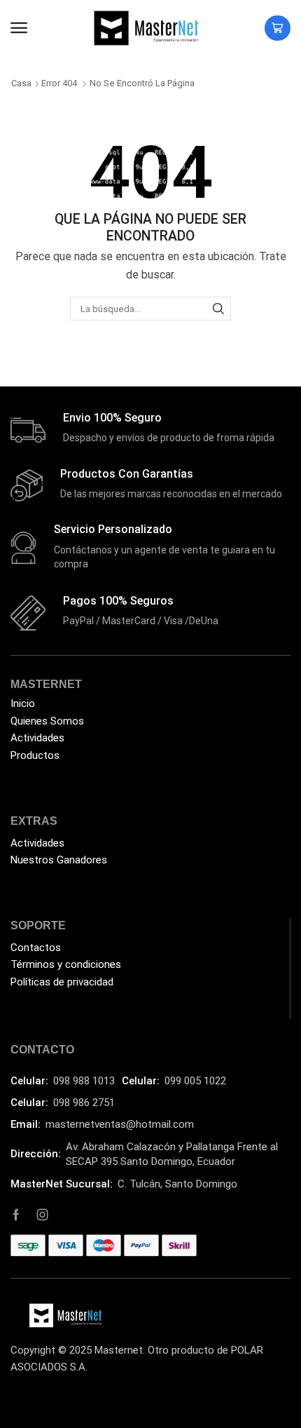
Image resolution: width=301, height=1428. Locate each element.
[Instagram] (42, 1214)
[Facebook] (16, 1214)
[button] (18, 28)
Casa (21, 83)
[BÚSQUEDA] (218, 309)
